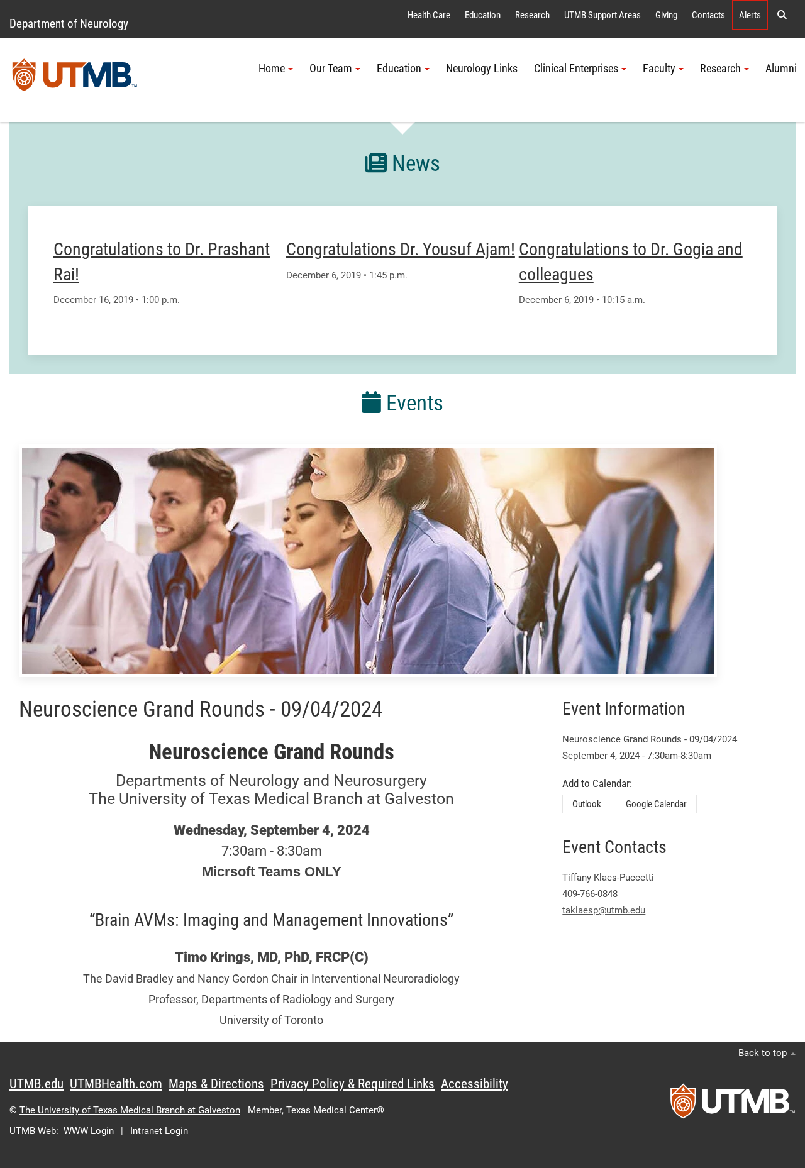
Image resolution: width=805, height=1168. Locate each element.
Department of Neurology (68, 23)
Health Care (429, 15)
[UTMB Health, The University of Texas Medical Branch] (733, 1105)
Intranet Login (159, 1131)
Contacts (708, 15)
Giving (666, 15)
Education (483, 15)
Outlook (586, 804)
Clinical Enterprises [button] (576, 68)
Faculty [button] (659, 68)
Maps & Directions (216, 1083)
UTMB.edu (36, 1083)
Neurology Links (482, 68)
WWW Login (89, 1131)
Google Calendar (656, 804)
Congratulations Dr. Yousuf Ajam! (400, 249)
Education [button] (399, 68)
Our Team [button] (330, 68)
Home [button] (271, 68)
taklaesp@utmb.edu (603, 910)
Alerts (750, 15)
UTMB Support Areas (602, 15)
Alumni (781, 68)
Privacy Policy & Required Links (352, 1083)
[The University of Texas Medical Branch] (75, 80)
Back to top (763, 1053)
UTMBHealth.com (116, 1083)
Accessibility (474, 1083)
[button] (782, 15)
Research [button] (720, 68)
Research (532, 15)
